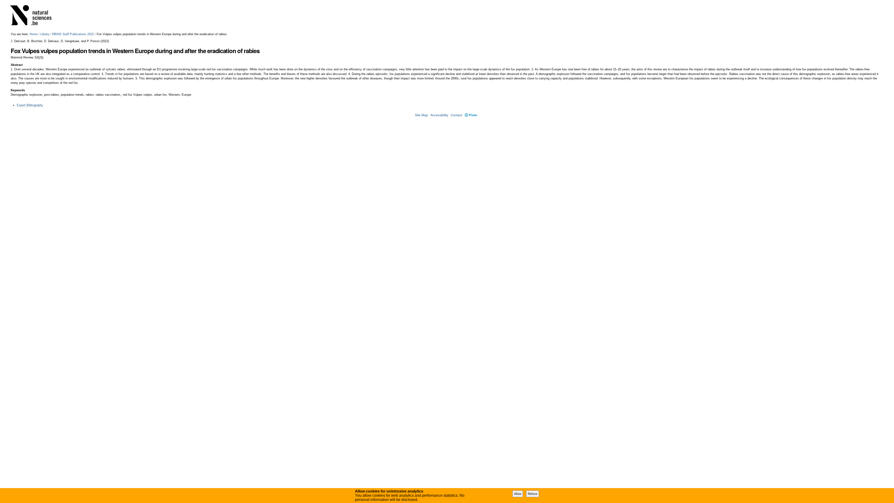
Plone (471, 115)
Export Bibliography (30, 105)
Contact (456, 115)
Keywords (18, 90)
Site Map (421, 115)
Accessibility (439, 115)
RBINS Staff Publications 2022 (73, 34)
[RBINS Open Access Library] (34, 16)
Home (33, 34)
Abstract (17, 65)
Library (44, 34)
